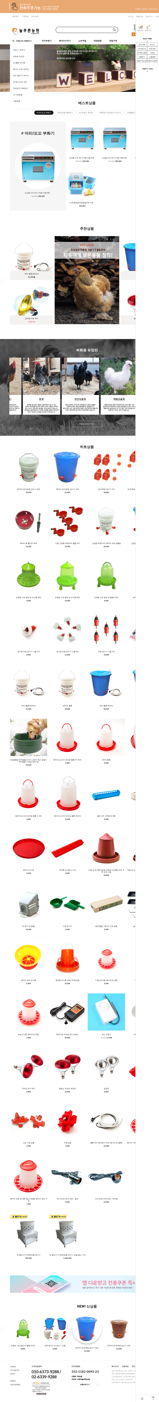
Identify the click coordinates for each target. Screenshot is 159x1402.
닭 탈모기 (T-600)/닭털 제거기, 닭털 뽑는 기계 (67, 1255)
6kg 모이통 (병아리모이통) (28, 1034)
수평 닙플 (67, 1143)
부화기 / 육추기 (19, 50)
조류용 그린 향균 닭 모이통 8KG (67, 597)
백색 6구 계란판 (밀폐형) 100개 (31, 318)
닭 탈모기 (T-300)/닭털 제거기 (28, 1255)
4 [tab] (113, 239)
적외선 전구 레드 (28, 1089)
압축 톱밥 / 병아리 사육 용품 (106, 926)
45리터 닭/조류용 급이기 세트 (67, 489)
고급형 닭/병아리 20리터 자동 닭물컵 (106, 543)
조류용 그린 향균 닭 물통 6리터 (106, 597)
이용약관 (125, 1366)
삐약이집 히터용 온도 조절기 (67, 1034)
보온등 (106, 1089)
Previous (2, 281)
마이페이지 (142, 49)
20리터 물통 (67, 706)
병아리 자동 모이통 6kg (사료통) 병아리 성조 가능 (28, 1200)
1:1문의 (12, 1374)
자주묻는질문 (142, 53)
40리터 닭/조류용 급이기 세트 (87, 1348)
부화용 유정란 (18, 56)
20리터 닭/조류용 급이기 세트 (28, 489)
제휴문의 (13, 1381)
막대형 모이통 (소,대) (67, 870)
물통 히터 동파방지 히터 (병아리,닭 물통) (106, 1143)
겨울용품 (16, 101)
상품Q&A (152, 57)
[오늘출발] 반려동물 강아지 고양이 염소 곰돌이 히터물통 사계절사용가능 (28, 761)
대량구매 (113, 41)
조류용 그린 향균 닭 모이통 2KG (28, 597)
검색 (114, 30)
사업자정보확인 (15, 1385)
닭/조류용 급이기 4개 (106, 489)
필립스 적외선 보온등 (67, 1089)
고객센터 (25, 16)
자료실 (152, 53)
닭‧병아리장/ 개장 (20, 82)
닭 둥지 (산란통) (28, 926)
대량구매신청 (142, 61)
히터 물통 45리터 (106, 706)
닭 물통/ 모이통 (19, 63)
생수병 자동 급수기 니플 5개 (67, 652)
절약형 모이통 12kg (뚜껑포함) (68, 980)
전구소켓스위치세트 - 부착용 (106, 1199)
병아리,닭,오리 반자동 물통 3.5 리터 (67, 760)
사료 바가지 (67, 926)
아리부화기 (47, 41)
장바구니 (149, 16)
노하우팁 (82, 41)
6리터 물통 (106, 760)
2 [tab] (107, 239)
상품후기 (142, 57)
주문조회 (152, 49)
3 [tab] (110, 239)
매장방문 (98, 41)
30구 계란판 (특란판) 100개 (31, 274)
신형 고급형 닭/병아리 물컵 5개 (67, 543)
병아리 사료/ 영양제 (21, 69)
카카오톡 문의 (14, 1370)
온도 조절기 (106, 1034)
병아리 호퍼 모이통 (28, 980)
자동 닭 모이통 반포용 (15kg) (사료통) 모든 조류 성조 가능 (106, 871)
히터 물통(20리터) (28, 706)
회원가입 (139, 16)
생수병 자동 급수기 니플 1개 (29, 652)
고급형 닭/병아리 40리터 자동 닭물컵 (119, 1347)
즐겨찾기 (15, 16)
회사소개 (115, 1366)
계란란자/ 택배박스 (20, 88)
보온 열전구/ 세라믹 (21, 76)
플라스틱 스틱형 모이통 (106, 816)
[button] (134, 88)
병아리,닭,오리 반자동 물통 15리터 (67, 816)
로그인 (152, 45)
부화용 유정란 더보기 (87, 424)
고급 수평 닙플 (28, 1143)
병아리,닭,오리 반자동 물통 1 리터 (28, 816)
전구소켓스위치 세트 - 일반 (67, 1199)
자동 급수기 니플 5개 (106, 652)
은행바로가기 (85, 1384)
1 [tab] (104, 239)
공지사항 (142, 45)
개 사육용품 (17, 95)
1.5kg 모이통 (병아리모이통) (106, 980)
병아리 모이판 (28, 870)
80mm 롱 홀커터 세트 (28, 543)
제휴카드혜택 (152, 61)
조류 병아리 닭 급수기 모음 (22, 1346)
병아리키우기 (65, 41)
